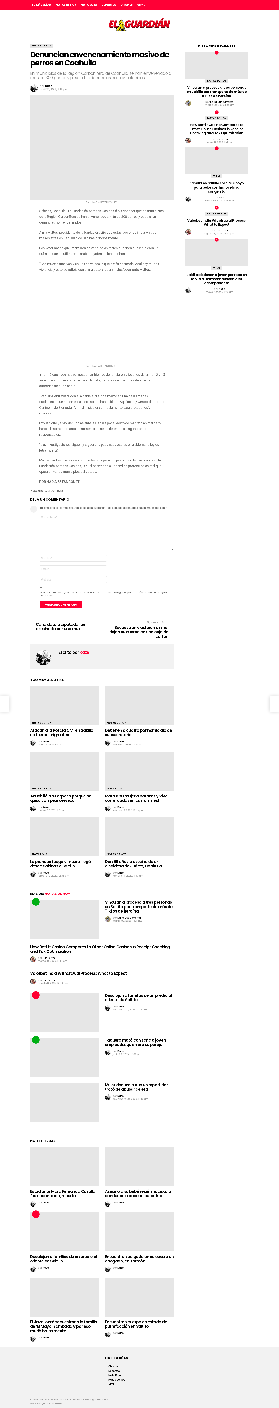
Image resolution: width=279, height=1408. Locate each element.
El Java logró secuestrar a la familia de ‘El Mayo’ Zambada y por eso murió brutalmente (63, 1326)
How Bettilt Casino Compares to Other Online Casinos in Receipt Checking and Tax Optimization (100, 949)
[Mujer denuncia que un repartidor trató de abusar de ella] (64, 1102)
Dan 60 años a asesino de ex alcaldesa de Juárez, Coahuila (133, 864)
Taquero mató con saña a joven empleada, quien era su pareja (135, 1042)
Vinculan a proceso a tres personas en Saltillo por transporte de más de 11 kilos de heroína (139, 906)
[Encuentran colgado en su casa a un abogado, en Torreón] (139, 1231)
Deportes (109, 5)
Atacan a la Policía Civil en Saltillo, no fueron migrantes (62, 733)
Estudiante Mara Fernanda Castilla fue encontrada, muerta (62, 1194)
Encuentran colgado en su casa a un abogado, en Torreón (139, 1259)
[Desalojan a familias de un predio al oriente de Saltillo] (64, 1012)
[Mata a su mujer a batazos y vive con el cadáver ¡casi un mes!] (139, 771)
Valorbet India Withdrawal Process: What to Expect (78, 973)
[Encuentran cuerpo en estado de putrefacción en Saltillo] (139, 1297)
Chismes (127, 5)
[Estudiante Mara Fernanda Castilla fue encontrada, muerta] (64, 1166)
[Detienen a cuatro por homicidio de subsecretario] (139, 705)
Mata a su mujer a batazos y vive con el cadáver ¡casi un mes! (136, 798)
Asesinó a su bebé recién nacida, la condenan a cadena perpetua (138, 1194)
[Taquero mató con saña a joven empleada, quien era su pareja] (64, 1057)
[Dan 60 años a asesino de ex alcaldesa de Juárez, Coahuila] (139, 836)
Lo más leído (41, 5)
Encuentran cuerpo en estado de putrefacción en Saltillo (136, 1324)
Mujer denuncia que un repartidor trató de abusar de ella (136, 1087)
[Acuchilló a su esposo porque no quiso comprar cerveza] (64, 771)
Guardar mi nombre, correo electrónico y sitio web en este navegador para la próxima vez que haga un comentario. (104, 594)
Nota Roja (89, 5)
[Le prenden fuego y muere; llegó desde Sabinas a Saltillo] (64, 836)
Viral (141, 5)
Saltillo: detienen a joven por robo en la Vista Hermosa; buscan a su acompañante (216, 278)
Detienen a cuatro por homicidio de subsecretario (138, 733)
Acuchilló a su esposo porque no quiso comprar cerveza (60, 798)
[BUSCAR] (246, 5)
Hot (36, 995)
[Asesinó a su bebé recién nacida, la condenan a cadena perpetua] (139, 1166)
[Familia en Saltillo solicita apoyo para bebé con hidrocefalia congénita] (216, 160)
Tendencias (36, 902)
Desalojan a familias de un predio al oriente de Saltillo (138, 998)
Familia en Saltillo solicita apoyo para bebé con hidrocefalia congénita (216, 187)
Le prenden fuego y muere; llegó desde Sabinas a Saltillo (60, 864)
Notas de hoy (66, 5)
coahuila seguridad (48, 491)
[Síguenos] (238, 5)
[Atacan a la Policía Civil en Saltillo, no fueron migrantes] (64, 705)
